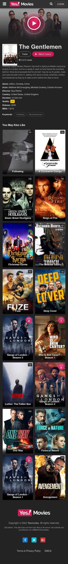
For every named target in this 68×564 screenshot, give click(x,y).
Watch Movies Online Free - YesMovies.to (22, 3)
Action (12, 83)
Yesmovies (33, 523)
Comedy (19, 83)
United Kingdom (31, 94)
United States (17, 94)
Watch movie (44, 54)
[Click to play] (34, 23)
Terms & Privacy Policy (29, 550)
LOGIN (60, 4)
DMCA (48, 550)
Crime (27, 83)
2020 (13, 105)
